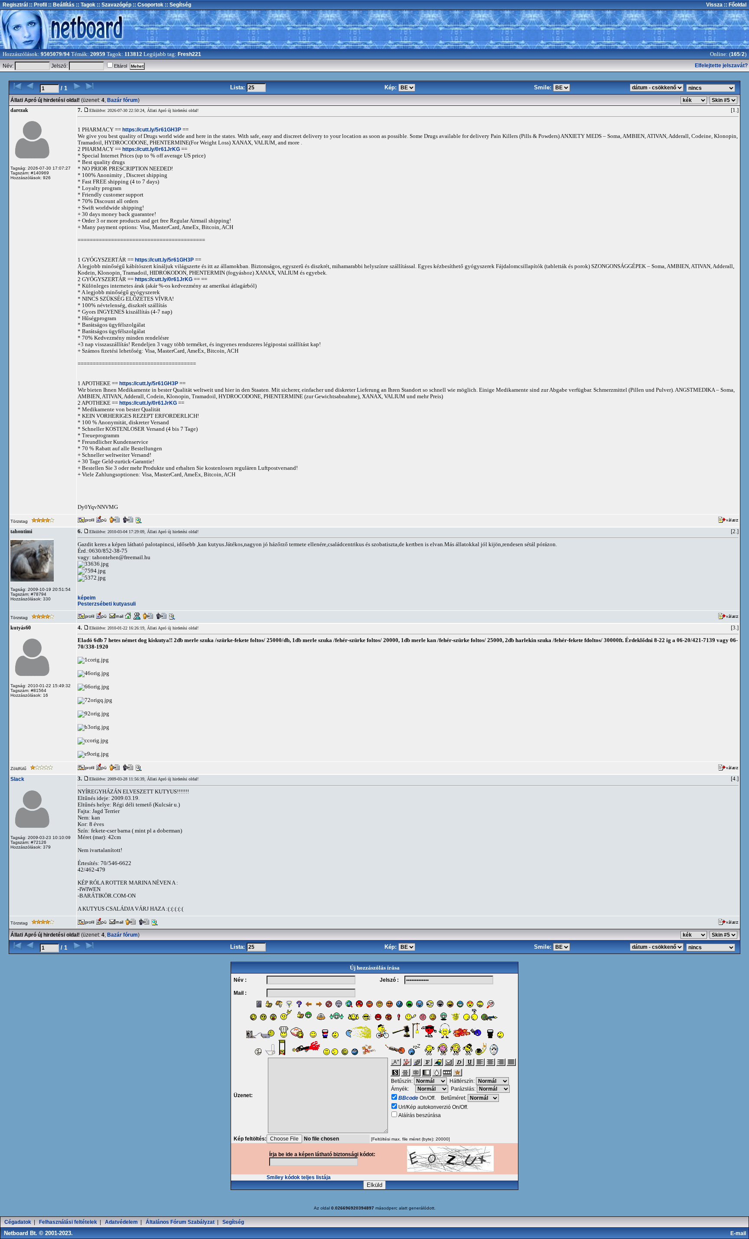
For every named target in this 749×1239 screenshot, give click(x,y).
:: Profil (37, 5)
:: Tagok (85, 5)
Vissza (714, 5)
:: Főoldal (734, 5)
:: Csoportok (147, 5)
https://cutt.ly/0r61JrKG (151, 149)
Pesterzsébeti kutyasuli (107, 604)
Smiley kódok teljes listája (299, 1177)
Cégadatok (17, 1222)
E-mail (739, 1233)
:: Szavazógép (114, 5)
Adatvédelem (121, 1222)
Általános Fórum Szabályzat (180, 1222)
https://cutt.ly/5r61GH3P (151, 130)
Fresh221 (189, 54)
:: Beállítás (61, 5)
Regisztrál (15, 5)
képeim (87, 598)
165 (735, 54)
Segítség (233, 1222)
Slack (17, 779)
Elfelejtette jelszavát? (721, 65)
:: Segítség (177, 5)
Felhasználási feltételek (68, 1222)
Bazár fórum (122, 100)
